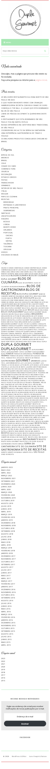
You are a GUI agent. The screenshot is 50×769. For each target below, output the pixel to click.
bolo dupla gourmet (13, 308)
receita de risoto (35, 416)
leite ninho (34, 365)
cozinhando (6, 337)
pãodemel (36, 382)
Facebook (25, 737)
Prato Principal (11, 208)
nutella (8, 379)
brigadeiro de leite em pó (11, 316)
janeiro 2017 (7, 587)
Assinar (25, 723)
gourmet (23, 360)
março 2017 (6, 581)
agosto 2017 (7, 567)
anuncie (4, 268)
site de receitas (33, 449)
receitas (5, 433)
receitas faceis (16, 433)
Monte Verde (9, 227)
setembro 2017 (8, 564)
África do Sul (7, 155)
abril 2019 (6, 512)
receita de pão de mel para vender (14, 416)
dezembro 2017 (8, 556)
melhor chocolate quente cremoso (30, 371)
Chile (3, 163)
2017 (3, 675)
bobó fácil (29, 296)
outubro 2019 (7, 500)
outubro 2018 (7, 528)
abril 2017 (6, 578)
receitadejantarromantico (34, 408)
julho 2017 (6, 570)
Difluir (24, 756)
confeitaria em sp (39, 335)
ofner (15, 378)
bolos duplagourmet (12, 312)
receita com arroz (16, 388)
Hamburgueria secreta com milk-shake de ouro (24, 105)
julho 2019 (6, 506)
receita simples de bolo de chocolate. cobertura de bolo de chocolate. (20, 436)
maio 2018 (5, 542)
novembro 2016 (8, 592)
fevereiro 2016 (8, 617)
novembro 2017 (8, 559)
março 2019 (6, 514)
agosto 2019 (7, 503)
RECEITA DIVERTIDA (8, 423)
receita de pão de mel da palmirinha (24, 411)
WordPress (16, 756)
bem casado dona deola (34, 274)
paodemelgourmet (35, 379)
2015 (3, 681)
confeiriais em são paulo (11, 335)
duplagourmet (16, 348)
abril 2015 (6, 645)
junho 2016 (6, 606)
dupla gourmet (16, 344)
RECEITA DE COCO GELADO (32, 406)
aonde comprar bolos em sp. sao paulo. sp (24, 269)
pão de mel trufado (36, 386)
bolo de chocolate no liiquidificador (29, 304)
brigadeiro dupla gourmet (29, 322)
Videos (4, 252)
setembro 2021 (8, 481)
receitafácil (6, 427)
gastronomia (8, 361)
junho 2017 (6, 573)
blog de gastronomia (21, 288)
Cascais (9, 235)
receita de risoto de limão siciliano (31, 417)
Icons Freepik (34, 756)
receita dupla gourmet (25, 423)
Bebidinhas (8, 202)
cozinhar (15, 337)
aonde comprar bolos (32, 268)
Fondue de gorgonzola (23, 354)
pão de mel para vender (18, 386)
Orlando (7, 230)
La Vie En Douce (13, 365)
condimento (38, 334)
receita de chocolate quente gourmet (16, 404)
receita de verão (42, 421)
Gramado (5, 185)
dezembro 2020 (8, 484)
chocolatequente (31, 326)
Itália (4, 191)
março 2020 (6, 492)
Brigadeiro (37, 314)
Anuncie (5, 158)
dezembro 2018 (8, 523)
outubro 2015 (7, 628)
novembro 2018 (8, 525)
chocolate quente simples (25, 332)
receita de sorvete (27, 419)
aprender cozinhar (37, 270)
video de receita (7, 454)
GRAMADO (36, 361)
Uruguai (7, 249)
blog (46, 274)
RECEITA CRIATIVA (24, 390)
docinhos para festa (24, 341)
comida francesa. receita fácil (21, 334)
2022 (3, 661)
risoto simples (18, 444)
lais (21, 363)
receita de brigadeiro (20, 392)
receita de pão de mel (32, 410)
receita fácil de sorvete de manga (25, 427)
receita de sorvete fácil (25, 421)
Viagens (5, 219)
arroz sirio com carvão (20, 272)
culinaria (24, 337)
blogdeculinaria (19, 275)
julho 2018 (6, 537)
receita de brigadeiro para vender (22, 396)
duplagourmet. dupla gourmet (19, 352)
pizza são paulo (18, 382)
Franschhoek (7, 183)
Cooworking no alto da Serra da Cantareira (23, 130)
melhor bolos (30, 369)
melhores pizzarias (9, 373)
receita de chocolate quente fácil (30, 402)
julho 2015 (6, 636)
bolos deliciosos (41, 310)
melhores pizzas (37, 375)
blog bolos (5, 276)
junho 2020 (6, 487)
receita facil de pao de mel (29, 425)
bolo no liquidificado (40, 308)
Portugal (8, 233)
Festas (4, 180)
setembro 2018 (8, 531)
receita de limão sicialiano (12, 410)
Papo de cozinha (9, 197)
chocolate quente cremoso (24, 328)
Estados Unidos (8, 177)
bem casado (19, 274)
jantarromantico (13, 363)
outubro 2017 (7, 562)
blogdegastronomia (18, 287)
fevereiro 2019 (8, 517)
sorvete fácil (28, 452)
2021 (3, 664)
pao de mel (23, 379)
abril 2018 (6, 545)
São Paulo (39, 452)
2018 (3, 672)
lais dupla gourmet (32, 363)
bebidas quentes (7, 274)
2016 (3, 678)
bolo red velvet (21, 310)
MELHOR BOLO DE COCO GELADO (12, 369)
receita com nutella (9, 390)
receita (5, 388)
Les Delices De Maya (17, 367)
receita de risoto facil (10, 419)
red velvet (18, 439)
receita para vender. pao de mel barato (24, 431)
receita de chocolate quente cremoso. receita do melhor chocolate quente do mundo (24, 400)
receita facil (41, 423)
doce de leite (35, 337)
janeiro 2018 (7, 553)
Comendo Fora (8, 169)
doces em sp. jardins (20, 339)
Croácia (5, 171)
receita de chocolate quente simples (21, 405)
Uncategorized (8, 216)
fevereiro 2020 (8, 495)
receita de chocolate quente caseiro (24, 398)
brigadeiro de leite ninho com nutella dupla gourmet (25, 319)
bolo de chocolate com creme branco (21, 299)
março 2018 (6, 548)
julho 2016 (6, 603)
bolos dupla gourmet (33, 312)
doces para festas (8, 341)
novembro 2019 (8, 498)
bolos (31, 310)
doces (8, 339)
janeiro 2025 (7, 467)
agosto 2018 (7, 534)
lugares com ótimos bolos (36, 367)
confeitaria (26, 335)
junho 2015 (6, 639)
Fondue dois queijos (32, 356)
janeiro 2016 (7, 620)
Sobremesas (9, 210)
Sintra (9, 241)
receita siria (33, 437)
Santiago (5, 213)
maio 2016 (5, 609)
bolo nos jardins (8, 310)
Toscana (7, 246)
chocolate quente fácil (28, 330)
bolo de (10, 298)
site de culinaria (25, 446)
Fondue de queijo (17, 356)
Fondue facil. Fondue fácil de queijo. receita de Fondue (24, 357)
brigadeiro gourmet (9, 324)
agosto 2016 (7, 600)
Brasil (4, 160)
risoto (42, 439)
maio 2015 (5, 642)
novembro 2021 (8, 478)
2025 (3, 658)
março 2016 (6, 614)
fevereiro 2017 (8, 584)
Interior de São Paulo (12, 188)
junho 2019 (6, 509)
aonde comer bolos (16, 268)
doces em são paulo (36, 339)
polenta (29, 382)
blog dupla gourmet (27, 294)
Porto (9, 238)
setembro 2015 (8, 631)
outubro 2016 (7, 595)
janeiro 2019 (7, 520)
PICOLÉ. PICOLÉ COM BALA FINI (20, 380)
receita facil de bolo (9, 425)
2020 (3, 667)
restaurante (30, 439)
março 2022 (6, 475)
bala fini (33, 272)
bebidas (41, 272)
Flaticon (44, 756)
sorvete (4, 452)
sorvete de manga (15, 452)
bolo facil (26, 308)
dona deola (37, 341)
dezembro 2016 (8, 589)
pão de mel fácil (25, 384)
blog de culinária (16, 280)
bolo (36, 296)
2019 (3, 669)
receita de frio (17, 408)
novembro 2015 (8, 625)
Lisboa (6, 224)
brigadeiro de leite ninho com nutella (17, 318)
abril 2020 (6, 489)
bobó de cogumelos (16, 296)
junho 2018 (6, 539)
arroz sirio (5, 272)
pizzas (9, 382)
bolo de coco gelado (12, 306)
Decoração (6, 174)
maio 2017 (5, 575)
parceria (4, 380)
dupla (44, 341)
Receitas (5, 199)
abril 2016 (6, 612)
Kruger (4, 194)
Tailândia (8, 244)
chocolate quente (15, 326)
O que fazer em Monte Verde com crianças (21, 103)
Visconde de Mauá (9, 255)
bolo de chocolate (24, 298)
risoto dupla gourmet (10, 441)
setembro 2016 (8, 598)
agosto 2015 (7, 634)
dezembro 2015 (8, 623)
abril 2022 (6, 473)
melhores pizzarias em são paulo (16, 375)
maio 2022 (5, 470)
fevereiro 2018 (8, 551)
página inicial (41, 80)
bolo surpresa (25, 314)
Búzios (6, 221)
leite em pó (24, 365)
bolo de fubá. (29, 306)
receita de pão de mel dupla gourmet (29, 414)
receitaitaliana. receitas (30, 429)
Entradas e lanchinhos (14, 205)
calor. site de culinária (27, 324)
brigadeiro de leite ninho (32, 316)
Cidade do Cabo (8, 166)
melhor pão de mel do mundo (13, 377)
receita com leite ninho (33, 388)
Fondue (10, 353)
